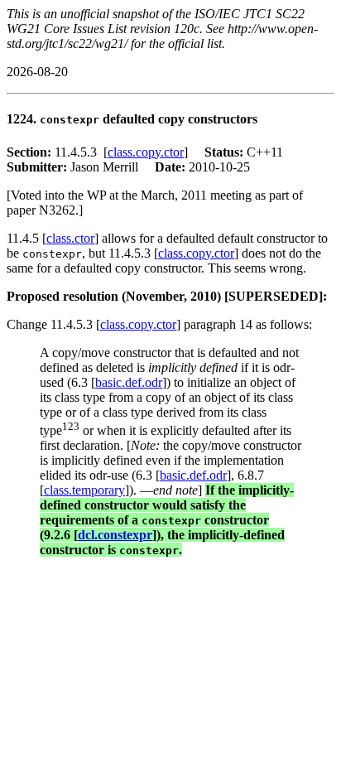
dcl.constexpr (115, 535)
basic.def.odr (128, 382)
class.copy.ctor (146, 152)
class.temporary (84, 490)
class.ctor (70, 238)
